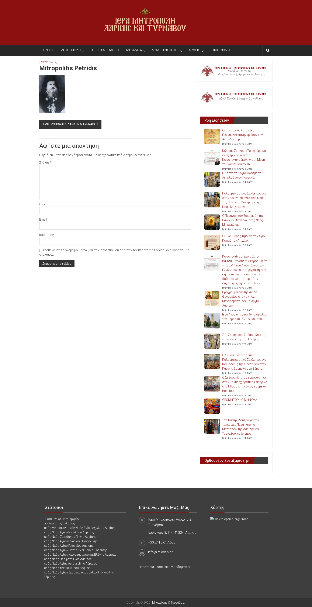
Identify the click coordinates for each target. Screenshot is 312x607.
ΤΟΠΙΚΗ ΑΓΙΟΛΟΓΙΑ (104, 50)
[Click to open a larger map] (229, 519)
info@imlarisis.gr (160, 552)
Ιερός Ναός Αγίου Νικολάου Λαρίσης (69, 532)
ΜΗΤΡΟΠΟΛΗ (70, 50)
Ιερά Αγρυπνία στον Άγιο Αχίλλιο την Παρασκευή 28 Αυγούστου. (244, 317)
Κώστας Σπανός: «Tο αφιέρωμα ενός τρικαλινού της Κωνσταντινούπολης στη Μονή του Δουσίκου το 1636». (244, 157)
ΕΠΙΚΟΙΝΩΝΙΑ (220, 50)
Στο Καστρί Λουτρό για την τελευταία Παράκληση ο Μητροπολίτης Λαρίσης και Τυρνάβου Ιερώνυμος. (241, 426)
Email (43, 219)
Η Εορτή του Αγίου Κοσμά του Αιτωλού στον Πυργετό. (242, 175)
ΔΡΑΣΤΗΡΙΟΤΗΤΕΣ (165, 50)
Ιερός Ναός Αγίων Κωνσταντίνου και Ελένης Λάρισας (80, 554)
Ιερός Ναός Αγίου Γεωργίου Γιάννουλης (71, 541)
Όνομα (43, 204)
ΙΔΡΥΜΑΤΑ (134, 50)
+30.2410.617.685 (162, 542)
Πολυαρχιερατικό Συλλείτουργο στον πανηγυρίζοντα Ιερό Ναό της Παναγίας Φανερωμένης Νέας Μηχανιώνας (244, 200)
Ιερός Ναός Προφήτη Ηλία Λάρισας (68, 559)
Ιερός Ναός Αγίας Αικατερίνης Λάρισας (70, 563)
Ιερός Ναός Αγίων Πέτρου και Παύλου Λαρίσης (75, 550)
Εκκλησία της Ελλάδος (59, 523)
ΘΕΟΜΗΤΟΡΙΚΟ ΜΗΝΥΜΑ (239, 399)
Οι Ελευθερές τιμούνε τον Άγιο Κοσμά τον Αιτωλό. (243, 238)
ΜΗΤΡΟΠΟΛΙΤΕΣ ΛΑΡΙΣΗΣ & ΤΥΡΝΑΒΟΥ (71, 124)
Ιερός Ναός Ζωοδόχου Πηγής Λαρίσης (70, 536)
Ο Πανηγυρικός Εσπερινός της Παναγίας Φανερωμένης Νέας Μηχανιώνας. (243, 220)
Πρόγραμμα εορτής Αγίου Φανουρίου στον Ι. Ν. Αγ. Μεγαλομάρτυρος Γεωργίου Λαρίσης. (241, 298)
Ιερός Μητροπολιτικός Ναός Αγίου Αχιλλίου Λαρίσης (80, 528)
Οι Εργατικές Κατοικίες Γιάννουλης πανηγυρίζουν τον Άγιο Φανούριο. (242, 135)
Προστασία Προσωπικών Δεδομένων (164, 567)
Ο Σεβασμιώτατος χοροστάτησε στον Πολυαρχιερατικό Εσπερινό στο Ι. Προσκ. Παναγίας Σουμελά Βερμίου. (244, 384)
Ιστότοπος (46, 235)
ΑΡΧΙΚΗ (48, 50)
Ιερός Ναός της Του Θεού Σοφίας (67, 568)
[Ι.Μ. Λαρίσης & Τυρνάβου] (145, 22)
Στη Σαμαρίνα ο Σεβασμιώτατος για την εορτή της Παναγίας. (244, 337)
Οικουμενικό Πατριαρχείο (61, 519)
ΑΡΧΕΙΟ (194, 50)
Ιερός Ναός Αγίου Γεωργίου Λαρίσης (69, 545)
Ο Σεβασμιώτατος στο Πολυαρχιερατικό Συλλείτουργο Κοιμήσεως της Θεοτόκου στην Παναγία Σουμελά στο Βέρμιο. (244, 361)
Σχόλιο (45, 162)
